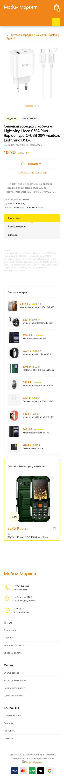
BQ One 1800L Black (33, 448)
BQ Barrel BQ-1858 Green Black (38, 370)
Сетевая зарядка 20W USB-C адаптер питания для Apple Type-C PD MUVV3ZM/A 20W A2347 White (38, 401)
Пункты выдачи (12, 715)
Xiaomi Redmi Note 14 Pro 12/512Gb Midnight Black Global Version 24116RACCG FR (39, 432)
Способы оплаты (13, 653)
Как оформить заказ (15, 680)
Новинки (8, 738)
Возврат (8, 723)
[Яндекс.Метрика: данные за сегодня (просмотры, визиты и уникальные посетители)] (32, 762)
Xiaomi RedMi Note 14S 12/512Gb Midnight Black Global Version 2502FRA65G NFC (39, 338)
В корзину (34, 164)
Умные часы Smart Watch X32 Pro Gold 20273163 (38, 417)
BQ (9, 534)
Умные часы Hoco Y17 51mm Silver (38, 385)
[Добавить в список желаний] (55, 50)
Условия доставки (14, 645)
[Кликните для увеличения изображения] (32, 72)
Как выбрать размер (15, 688)
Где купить (9, 730)
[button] (29, 106)
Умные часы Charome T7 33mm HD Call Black (39, 323)
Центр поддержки (13, 695)
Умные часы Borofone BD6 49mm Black (37, 354)
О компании (10, 630)
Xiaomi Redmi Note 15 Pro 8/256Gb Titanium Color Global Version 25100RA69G (38, 307)
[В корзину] (54, 528)
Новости (8, 637)
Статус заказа (11, 673)
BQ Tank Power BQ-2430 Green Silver (28, 537)
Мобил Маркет (21, 7)
